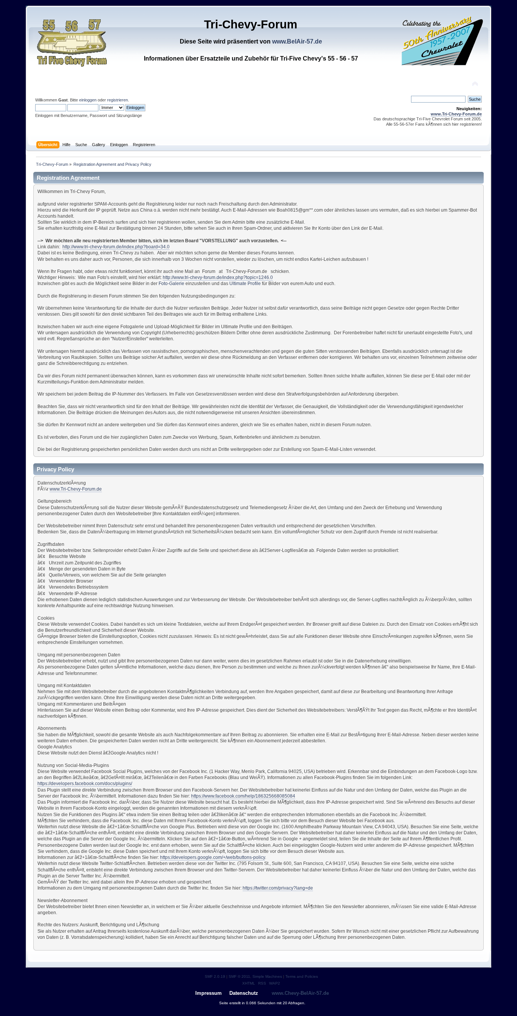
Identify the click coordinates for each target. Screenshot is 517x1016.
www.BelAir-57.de (297, 41)
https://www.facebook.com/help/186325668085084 (243, 796)
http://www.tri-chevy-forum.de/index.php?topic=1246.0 (218, 277)
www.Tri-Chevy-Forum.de (456, 114)
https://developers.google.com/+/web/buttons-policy (212, 857)
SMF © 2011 (239, 976)
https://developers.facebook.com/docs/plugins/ (84, 783)
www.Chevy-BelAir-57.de (300, 993)
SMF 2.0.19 (215, 976)
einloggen (88, 100)
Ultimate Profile (245, 283)
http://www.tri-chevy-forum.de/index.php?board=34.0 (116, 246)
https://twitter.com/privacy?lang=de (278, 888)
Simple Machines (267, 976)
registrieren (117, 100)
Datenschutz (243, 993)
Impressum (208, 993)
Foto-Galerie (171, 283)
